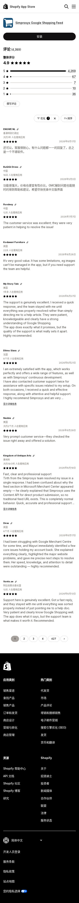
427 (53, 638)
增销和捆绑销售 (51, 712)
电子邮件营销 (49, 720)
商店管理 (9, 735)
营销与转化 (10, 727)
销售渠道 (9, 690)
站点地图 (9, 881)
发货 (43, 735)
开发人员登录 (11, 851)
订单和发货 (10, 712)
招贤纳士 (46, 776)
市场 (43, 698)
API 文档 (8, 776)
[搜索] (66, 6)
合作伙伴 (46, 798)
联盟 (43, 805)
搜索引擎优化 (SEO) (53, 727)
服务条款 (9, 861)
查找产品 (9, 698)
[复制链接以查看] (17, 129)
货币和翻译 (48, 742)
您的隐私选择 (11, 891)
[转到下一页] (64, 639)
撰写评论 (11, 103)
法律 (43, 813)
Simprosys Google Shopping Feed (39, 22)
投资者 (45, 783)
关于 (43, 768)
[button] (54, 118)
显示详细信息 (10, 404)
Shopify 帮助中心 (14, 768)
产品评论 (46, 705)
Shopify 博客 (11, 790)
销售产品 (9, 705)
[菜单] (74, 6)
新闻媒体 (46, 790)
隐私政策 (9, 871)
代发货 (45, 690)
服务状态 (46, 820)
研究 (6, 798)
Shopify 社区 (11, 783)
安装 (39, 36)
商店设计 (9, 720)
